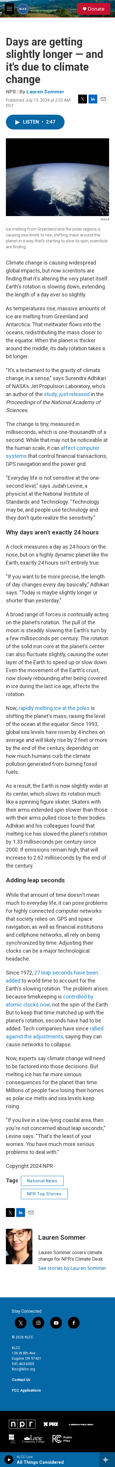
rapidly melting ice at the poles (54, 708)
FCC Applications (26, 1390)
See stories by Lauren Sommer (72, 1268)
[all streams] (107, 1459)
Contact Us (21, 1380)
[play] (9, 1460)
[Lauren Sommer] (19, 1246)
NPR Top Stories (44, 1194)
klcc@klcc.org (23, 1369)
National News (42, 1181)
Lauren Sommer (45, 92)
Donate (96, 9)
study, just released (67, 394)
